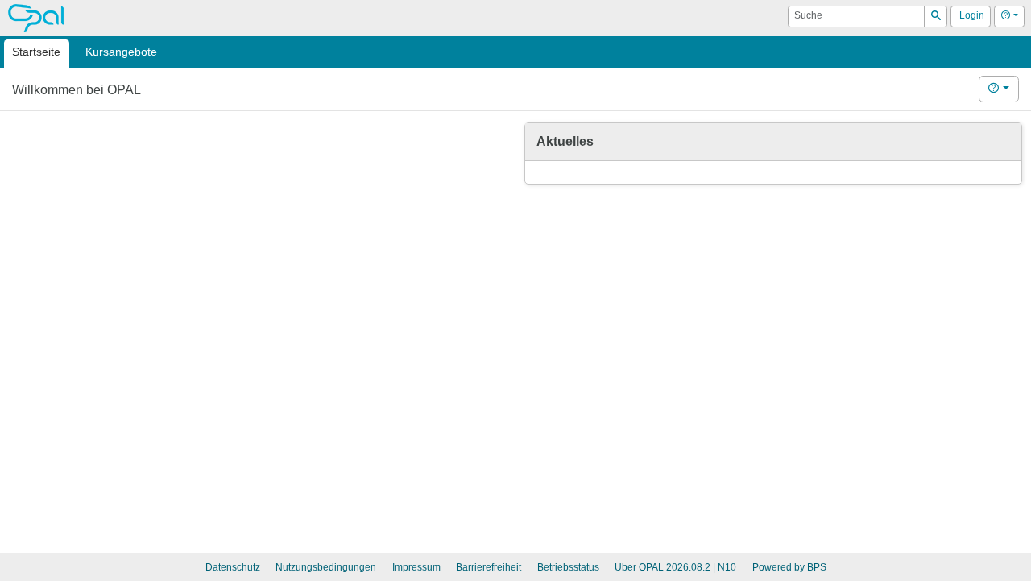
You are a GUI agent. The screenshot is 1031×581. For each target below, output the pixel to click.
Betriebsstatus (568, 567)
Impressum (416, 567)
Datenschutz (232, 567)
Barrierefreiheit (488, 567)
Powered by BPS (789, 567)
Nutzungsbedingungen (325, 567)
